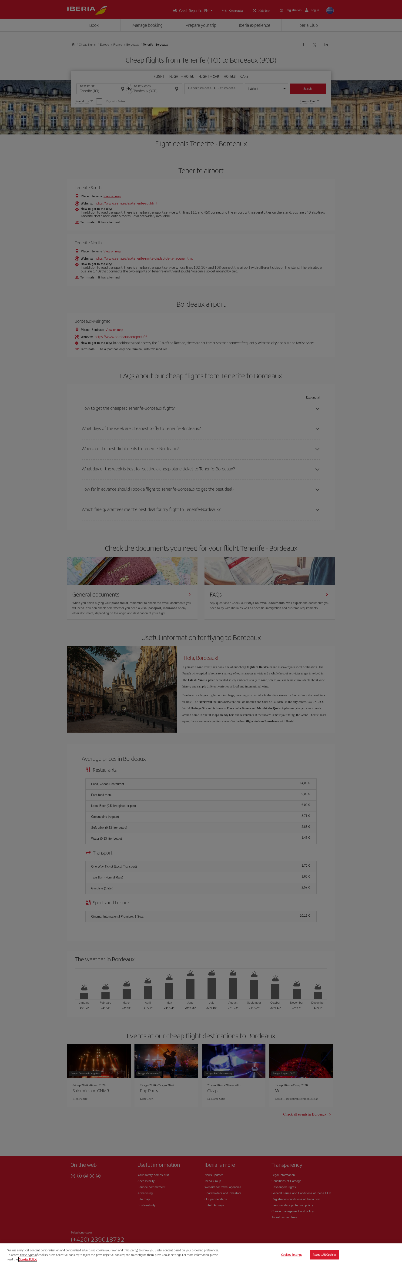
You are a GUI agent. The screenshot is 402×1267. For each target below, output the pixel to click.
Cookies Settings (291, 1255)
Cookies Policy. (28, 1259)
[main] (201, 1255)
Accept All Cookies (324, 1255)
